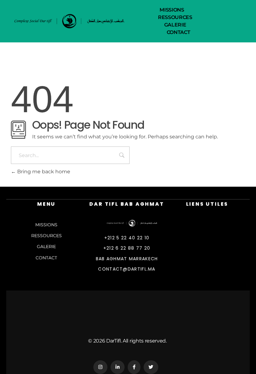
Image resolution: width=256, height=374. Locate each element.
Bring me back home (43, 172)
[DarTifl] (136, 223)
